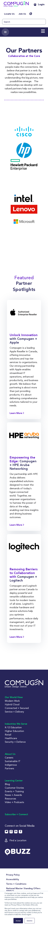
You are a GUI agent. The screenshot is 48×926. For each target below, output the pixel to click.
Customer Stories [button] (14, 787)
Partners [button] (9, 768)
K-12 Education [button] (13, 727)
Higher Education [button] (14, 731)
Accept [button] (18, 920)
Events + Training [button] (14, 791)
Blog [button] (7, 784)
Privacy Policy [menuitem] (13, 875)
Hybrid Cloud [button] (12, 704)
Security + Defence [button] (15, 741)
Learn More (16, 413)
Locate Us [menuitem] (9, 14)
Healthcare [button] (11, 738)
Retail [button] (8, 734)
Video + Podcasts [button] (14, 802)
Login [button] (41, 4)
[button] (16, 4)
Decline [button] (29, 920)
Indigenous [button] (11, 764)
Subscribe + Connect (16, 814)
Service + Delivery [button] (14, 711)
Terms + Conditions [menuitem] (16, 884)
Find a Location (17, 840)
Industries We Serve (16, 724)
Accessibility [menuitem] (12, 879)
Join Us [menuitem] (22, 14)
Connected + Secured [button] (17, 708)
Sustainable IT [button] (12, 761)
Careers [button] (9, 757)
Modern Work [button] (12, 700)
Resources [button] (10, 798)
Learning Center (14, 781)
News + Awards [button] (13, 795)
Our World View (14, 697)
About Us (10, 754)
